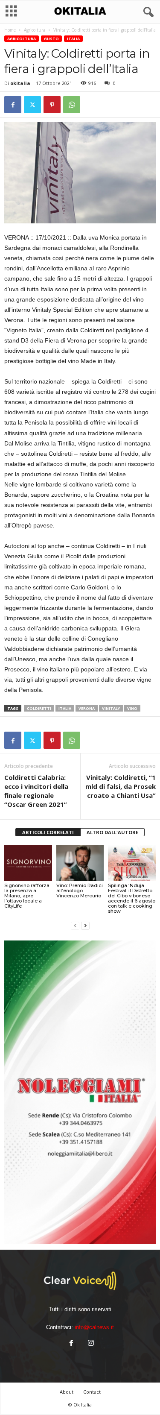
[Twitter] (32, 104)
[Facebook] (12, 104)
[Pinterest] (52, 104)
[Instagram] (90, 1344)
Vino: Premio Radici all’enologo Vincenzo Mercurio (79, 890)
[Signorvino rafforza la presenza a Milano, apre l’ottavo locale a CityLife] (28, 863)
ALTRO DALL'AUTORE (112, 832)
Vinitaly (111, 708)
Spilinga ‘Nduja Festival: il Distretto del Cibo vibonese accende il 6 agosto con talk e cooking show (131, 898)
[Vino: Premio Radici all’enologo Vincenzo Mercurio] (80, 863)
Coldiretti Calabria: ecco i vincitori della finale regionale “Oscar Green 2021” (36, 791)
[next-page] (85, 925)
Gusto (51, 38)
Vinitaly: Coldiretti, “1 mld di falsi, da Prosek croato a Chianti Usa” (120, 786)
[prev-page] (75, 925)
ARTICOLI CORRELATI (48, 832)
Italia (73, 38)
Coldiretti (39, 708)
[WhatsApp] (71, 104)
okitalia (20, 83)
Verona (87, 708)
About (66, 1392)
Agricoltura (34, 30)
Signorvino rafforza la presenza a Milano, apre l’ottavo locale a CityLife (26, 895)
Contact (92, 1392)
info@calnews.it (94, 1327)
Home (10, 30)
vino (132, 708)
